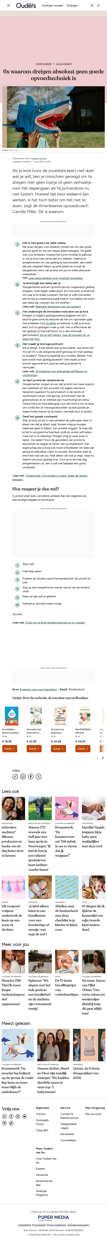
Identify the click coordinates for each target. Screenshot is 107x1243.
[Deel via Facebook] (31, 776)
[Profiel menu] (92, 5)
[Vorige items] (98, 758)
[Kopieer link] (15, 776)
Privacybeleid (39, 1225)
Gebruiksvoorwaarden (78, 1225)
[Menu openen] (9, 5)
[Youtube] (24, 1116)
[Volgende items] (103, 758)
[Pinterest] (4, 1123)
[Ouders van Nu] (26, 5)
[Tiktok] (11, 1123)
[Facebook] (11, 1116)
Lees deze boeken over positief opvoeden (55, 278)
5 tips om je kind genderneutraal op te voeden (55, 622)
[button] (56, 1225)
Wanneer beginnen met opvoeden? (58, 306)
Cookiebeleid (24, 1225)
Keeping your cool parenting (38, 689)
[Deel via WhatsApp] (23, 776)
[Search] (98, 5)
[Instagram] (18, 1116)
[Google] (4, 1116)
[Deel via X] (38, 776)
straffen (51, 323)
